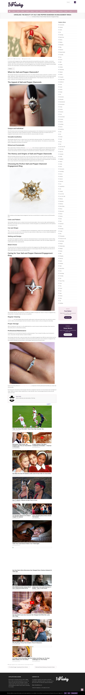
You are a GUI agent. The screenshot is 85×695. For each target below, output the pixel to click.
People (61, 231)
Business (61, 49)
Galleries (61, 121)
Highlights (61, 159)
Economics (62, 96)
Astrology (61, 34)
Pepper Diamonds (21, 664)
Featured (61, 111)
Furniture (61, 119)
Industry (61, 176)
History (61, 161)
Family (61, 106)
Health (22, 11)
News (18, 11)
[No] (83, 693)
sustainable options (28, 147)
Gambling (61, 124)
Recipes (61, 243)
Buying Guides (62, 52)
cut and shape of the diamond (14, 230)
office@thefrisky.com (38, 685)
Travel (70, 11)
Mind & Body (62, 206)
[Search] (75, 2)
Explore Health (67, 317)
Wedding (61, 303)
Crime (61, 84)
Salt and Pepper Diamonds (28, 664)
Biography (61, 44)
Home (14, 11)
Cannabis (61, 54)
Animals (61, 27)
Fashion (61, 109)
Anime (61, 29)
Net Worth (61, 223)
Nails (61, 221)
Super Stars (62, 268)
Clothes (61, 74)
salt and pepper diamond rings (25, 385)
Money (61, 208)
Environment (62, 104)
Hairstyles (61, 154)
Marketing (61, 201)
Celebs (27, 11)
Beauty (61, 39)
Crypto (61, 86)
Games (61, 126)
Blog (19, 58)
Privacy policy (74, 693)
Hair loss (61, 151)
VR (60, 300)
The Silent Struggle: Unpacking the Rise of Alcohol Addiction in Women (19, 667)
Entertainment (53, 11)
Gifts (60, 131)
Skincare (61, 258)
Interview (61, 181)
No (68, 693)
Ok (65, 693)
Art (60, 32)
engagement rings (14, 664)
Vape (61, 293)
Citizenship (62, 69)
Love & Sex (62, 193)
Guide (61, 139)
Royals (66, 11)
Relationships (42, 11)
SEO (60, 253)
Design (61, 91)
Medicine (61, 203)
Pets (60, 233)
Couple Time (62, 79)
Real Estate (62, 241)
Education (61, 99)
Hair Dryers (62, 149)
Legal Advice (62, 186)
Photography (62, 236)
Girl (60, 134)
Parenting (60, 11)
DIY (60, 94)
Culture (61, 89)
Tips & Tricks (62, 280)
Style (48, 11)
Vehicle (61, 295)
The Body (61, 275)
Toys (60, 285)
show (13, 68)
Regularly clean (10, 319)
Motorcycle (62, 211)
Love (37, 11)
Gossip (61, 136)
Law (60, 183)
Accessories (62, 24)
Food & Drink (62, 116)
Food (61, 114)
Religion (61, 248)
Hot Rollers (62, 171)
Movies (32, 11)
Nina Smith (11, 58)
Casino (61, 59)
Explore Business (68, 334)
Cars (60, 57)
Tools (61, 283)
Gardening (62, 129)
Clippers (61, 72)
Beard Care (62, 37)
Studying (61, 263)
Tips (60, 278)
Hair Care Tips (62, 146)
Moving (61, 216)
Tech (60, 270)
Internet (61, 178)
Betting (61, 42)
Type (61, 290)
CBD (60, 62)
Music (61, 218)
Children (61, 67)
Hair (60, 144)
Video (61, 298)
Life (60, 188)
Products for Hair (63, 238)
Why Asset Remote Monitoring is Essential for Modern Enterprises (45, 667)
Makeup (61, 198)
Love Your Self (62, 196)
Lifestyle (61, 191)
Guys (61, 141)
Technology (62, 273)
